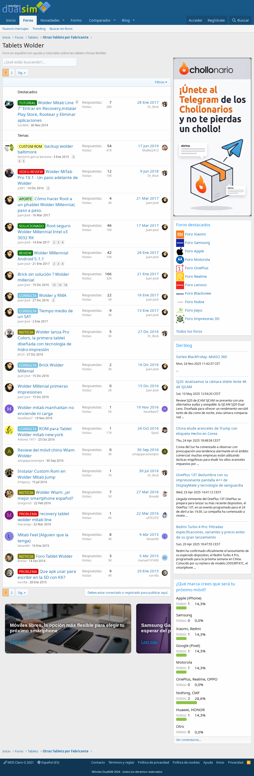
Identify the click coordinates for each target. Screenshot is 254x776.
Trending (39, 28)
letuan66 (24, 546)
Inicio (11, 20)
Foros (28, 20)
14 (65, 285)
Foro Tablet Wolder (54, 556)
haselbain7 (25, 418)
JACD (21, 354)
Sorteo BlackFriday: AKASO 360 (201, 356)
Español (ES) (50, 762)
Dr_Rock (153, 107)
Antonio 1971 (27, 439)
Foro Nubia (194, 301)
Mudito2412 (150, 150)
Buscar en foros (61, 28)
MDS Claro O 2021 (20, 762)
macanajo (24, 524)
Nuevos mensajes (15, 28)
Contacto (98, 762)
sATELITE (152, 518)
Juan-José (24, 215)
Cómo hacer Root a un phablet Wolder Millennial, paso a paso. (47, 204)
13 (59, 285)
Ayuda (208, 762)
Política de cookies (186, 762)
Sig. (20, 72)
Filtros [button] (159, 82)
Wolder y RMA (52, 295)
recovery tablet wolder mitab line (43, 516)
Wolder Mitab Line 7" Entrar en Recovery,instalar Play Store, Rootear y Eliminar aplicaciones (47, 111)
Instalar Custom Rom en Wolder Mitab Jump (42, 474)
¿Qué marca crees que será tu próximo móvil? (205, 587)
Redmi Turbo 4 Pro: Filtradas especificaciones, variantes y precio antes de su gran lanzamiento (210, 532)
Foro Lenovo (195, 284)
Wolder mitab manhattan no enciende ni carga (46, 410)
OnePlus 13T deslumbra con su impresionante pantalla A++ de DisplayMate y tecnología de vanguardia (209, 480)
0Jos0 (155, 433)
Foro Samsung (197, 242)
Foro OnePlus (196, 267)
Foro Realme (195, 276)
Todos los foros (189, 331)
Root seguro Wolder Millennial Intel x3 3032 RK (44, 231)
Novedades (50, 20)
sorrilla (22, 582)
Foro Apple (194, 250)
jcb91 (21, 188)
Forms (76, 20)
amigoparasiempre (31, 460)
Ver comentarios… (188, 740)
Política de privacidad (153, 762)
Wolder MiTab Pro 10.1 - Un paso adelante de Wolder (48, 177)
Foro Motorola (197, 259)
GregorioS (25, 503)
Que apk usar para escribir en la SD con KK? (47, 574)
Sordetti (23, 125)
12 (54, 285)
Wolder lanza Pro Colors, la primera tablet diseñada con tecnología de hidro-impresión (44, 340)
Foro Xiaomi (195, 233)
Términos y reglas (121, 762)
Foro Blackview (197, 293)
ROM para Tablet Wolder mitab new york (45, 431)
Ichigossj (24, 482)
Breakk (154, 496)
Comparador (100, 20)
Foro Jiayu (193, 310)
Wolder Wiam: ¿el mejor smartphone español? (45, 495)
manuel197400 (148, 560)
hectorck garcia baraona (34, 157)
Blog (126, 20)
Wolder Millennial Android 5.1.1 (43, 256)
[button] (63, 20)
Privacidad (235, 762)
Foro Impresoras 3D (202, 318)
